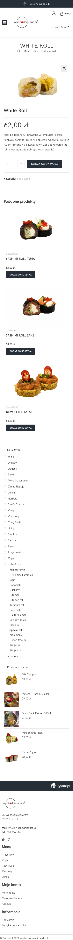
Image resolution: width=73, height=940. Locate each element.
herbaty (12, 498)
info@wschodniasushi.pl (22, 828)
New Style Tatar (19, 412)
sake (11, 474)
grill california (17, 570)
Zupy (11, 558)
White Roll (50, 51)
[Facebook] (3, 839)
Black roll (15, 625)
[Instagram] (9, 839)
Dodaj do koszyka (44, 164)
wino (11, 456)
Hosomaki (15, 585)
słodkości (13, 534)
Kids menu (16, 635)
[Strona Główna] (18, 51)
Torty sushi (14, 522)
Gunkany (15, 590)
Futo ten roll (16, 600)
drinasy (12, 462)
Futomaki (15, 595)
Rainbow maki (18, 620)
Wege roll (15, 645)
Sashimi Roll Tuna (20, 259)
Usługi (11, 528)
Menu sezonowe (18, 480)
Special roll (23, 178)
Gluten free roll (18, 640)
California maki (18, 615)
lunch (11, 492)
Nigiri (12, 580)
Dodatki (12, 468)
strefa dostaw (16, 504)
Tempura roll (17, 605)
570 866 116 (63, 27)
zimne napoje (16, 486)
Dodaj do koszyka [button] (21, 274)
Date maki (15, 610)
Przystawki (14, 552)
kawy (11, 510)
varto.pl (44, 938)
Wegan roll (16, 650)
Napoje (12, 540)
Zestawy (13, 656)
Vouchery (13, 516)
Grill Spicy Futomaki (21, 575)
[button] (4, 22)
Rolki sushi (14, 564)
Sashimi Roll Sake (20, 335)
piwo (11, 546)
